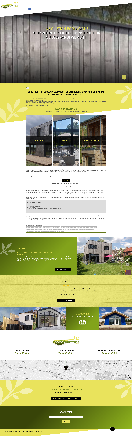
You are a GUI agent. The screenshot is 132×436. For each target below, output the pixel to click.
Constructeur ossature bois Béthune (51, 229)
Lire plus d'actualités (63, 265)
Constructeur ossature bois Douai (34, 227)
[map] (66, 370)
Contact (66, 180)
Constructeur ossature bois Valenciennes (70, 227)
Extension (50, 4)
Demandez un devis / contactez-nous (66, 398)
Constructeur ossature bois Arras (34, 229)
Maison (40, 4)
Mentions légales (28, 431)
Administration (40, 431)
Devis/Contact (85, 4)
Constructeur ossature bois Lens (88, 227)
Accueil (30, 4)
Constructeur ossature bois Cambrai (51, 227)
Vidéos (75, 4)
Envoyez (66, 421)
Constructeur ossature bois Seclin (68, 229)
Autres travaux (63, 4)
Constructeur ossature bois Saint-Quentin (35, 231)
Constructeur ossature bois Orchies (86, 229)
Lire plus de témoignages (66, 300)
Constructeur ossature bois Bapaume (55, 231)
